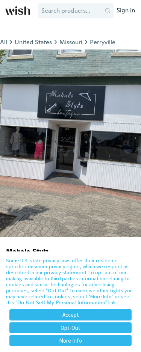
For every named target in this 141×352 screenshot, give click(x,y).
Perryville (102, 42)
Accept (70, 314)
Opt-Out (70, 327)
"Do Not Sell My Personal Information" (61, 302)
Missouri (70, 42)
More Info (70, 340)
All (3, 42)
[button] (108, 10)
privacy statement (65, 272)
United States (33, 42)
